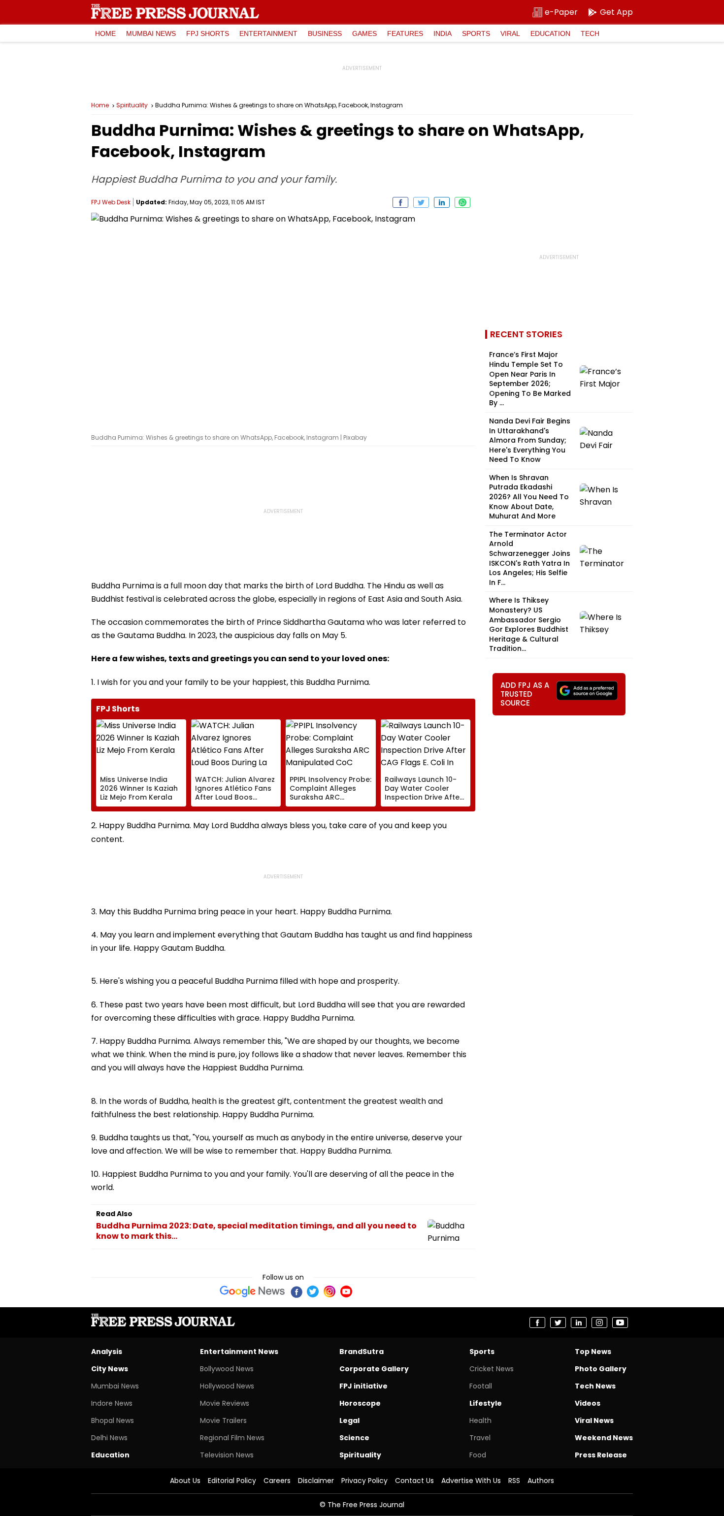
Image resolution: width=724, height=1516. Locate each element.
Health (480, 1420)
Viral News (594, 1420)
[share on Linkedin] (442, 202)
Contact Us (414, 1480)
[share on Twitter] (421, 202)
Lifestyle (485, 1403)
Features (405, 33)
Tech (590, 33)
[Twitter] (313, 1291)
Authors (540, 1480)
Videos (587, 1403)
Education (550, 33)
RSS (514, 1480)
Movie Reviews (224, 1403)
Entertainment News (239, 1351)
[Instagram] (329, 1291)
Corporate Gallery (374, 1369)
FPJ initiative (363, 1386)
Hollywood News (227, 1386)
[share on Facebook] (400, 202)
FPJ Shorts (207, 33)
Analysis (106, 1351)
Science (354, 1438)
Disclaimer (316, 1480)
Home (105, 33)
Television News (227, 1455)
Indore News (111, 1403)
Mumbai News (151, 33)
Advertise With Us (471, 1480)
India (442, 33)
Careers (277, 1480)
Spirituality (132, 105)
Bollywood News (227, 1369)
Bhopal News (112, 1420)
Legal (349, 1420)
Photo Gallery (600, 1369)
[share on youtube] (620, 1322)
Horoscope (360, 1403)
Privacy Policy (364, 1480)
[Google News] (252, 1291)
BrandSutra (361, 1351)
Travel (480, 1438)
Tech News (595, 1386)
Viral (510, 33)
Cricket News (491, 1369)
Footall (480, 1386)
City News (109, 1369)
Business (325, 33)
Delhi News (109, 1438)
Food (477, 1455)
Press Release (601, 1455)
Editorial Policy (232, 1480)
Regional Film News (232, 1438)
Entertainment (268, 33)
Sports (476, 33)
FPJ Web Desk (111, 202)
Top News (593, 1351)
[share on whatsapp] (462, 202)
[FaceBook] (296, 1291)
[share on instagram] (599, 1322)
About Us (185, 1480)
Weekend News (604, 1438)
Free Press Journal (175, 11)
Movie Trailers (223, 1420)
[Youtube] (346, 1291)
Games (364, 33)
